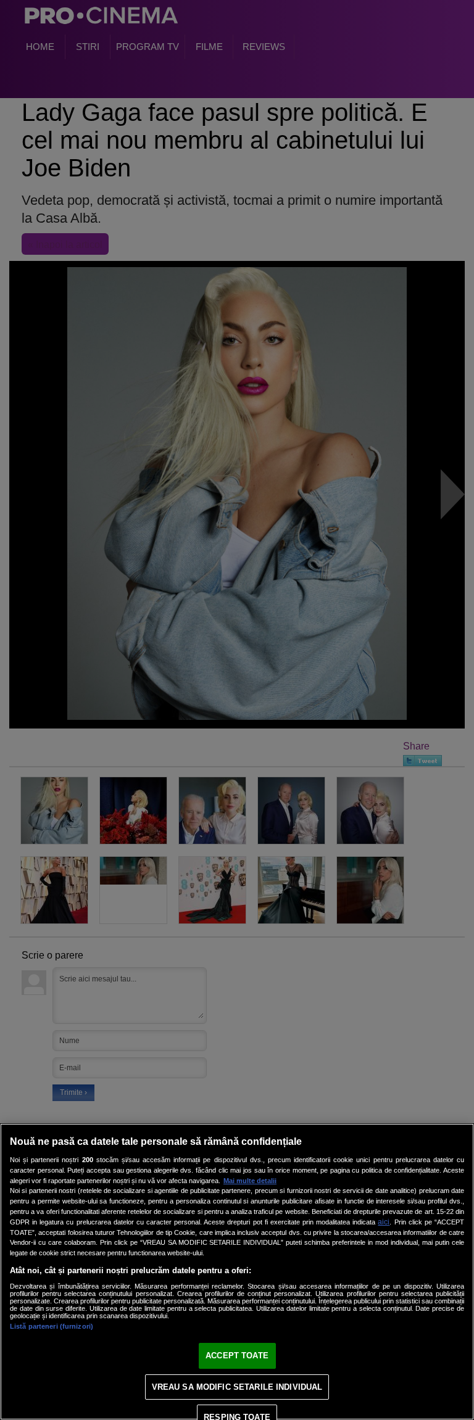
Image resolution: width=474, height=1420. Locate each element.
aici (383, 1222)
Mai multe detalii (249, 1180)
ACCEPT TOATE (237, 1355)
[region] (237, 1271)
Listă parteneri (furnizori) (51, 1326)
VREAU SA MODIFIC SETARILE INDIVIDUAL (237, 1387)
